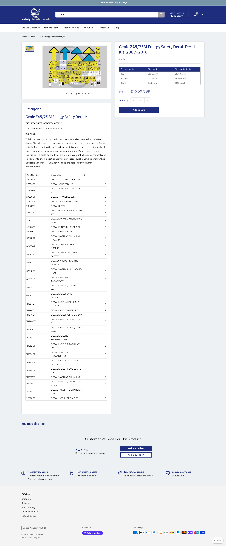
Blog (116, 27)
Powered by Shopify (30, 538)
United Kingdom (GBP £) (34, 528)
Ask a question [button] (136, 455)
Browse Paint (51, 27)
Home (24, 36)
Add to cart (139, 110)
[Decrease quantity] (133, 100)
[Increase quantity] (147, 100)
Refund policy (28, 516)
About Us (88, 27)
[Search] (161, 14)
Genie (122, 59)
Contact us (103, 27)
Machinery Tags (71, 27)
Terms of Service (29, 511)
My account (176, 16)
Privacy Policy (28, 507)
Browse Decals (29, 27)
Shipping (26, 499)
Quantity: (124, 100)
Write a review (136, 448)
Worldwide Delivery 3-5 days (113, 2)
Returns (25, 503)
